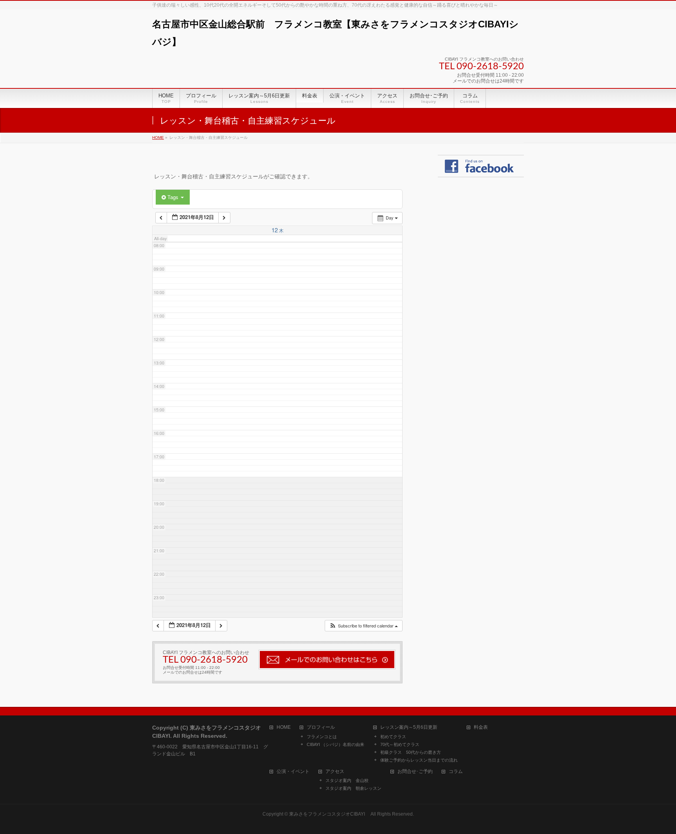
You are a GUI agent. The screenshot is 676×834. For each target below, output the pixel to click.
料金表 (481, 727)
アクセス (334, 771)
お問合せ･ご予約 (415, 771)
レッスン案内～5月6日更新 (408, 727)
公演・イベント (293, 771)
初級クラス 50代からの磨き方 (410, 752)
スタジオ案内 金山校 (347, 780)
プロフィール (321, 727)
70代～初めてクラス (399, 744)
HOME (284, 727)
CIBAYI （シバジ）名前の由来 (335, 744)
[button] (363, 625)
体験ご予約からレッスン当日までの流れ (419, 760)
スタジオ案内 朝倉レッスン (353, 788)
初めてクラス (393, 736)
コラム (456, 771)
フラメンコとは (322, 736)
